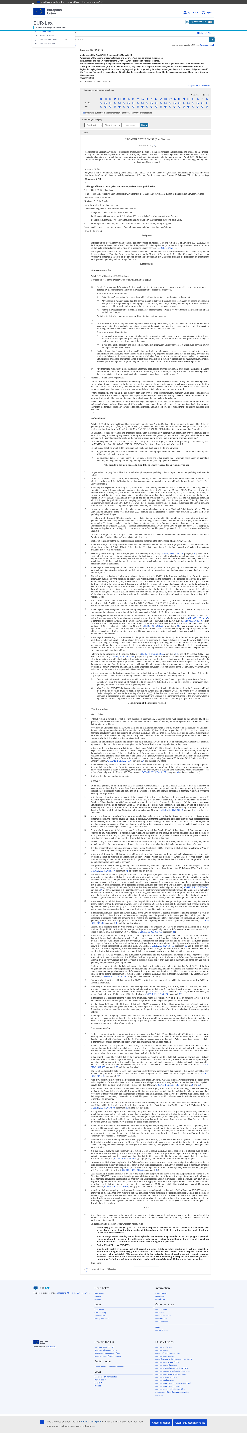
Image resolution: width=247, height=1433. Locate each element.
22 (199, 1085)
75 (195, 553)
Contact (97, 1296)
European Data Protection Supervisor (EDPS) (173, 1383)
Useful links (160, 1299)
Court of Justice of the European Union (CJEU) (173, 1359)
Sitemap (97, 1299)
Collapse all (205, 86)
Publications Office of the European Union (72, 1293)
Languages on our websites (105, 1377)
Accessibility (99, 1316)
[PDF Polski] (179, 106)
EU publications (161, 1322)
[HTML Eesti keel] (124, 103)
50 (118, 1076)
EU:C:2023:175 (158, 772)
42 (157, 1170)
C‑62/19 (149, 994)
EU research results (163, 1316)
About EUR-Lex (161, 1293)
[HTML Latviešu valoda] (156, 103)
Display (144, 125)
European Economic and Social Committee (172, 1371)
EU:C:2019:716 (155, 932)
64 (146, 656)
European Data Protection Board (168, 1386)
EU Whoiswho (161, 1319)
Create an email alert (48, 40)
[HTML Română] (188, 103)
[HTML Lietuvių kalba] (161, 103)
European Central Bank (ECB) (167, 1362)
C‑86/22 (205, 1073)
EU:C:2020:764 (201, 887)
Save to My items (46, 36)
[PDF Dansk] (115, 106)
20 (192, 1085)
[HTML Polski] (179, 103)
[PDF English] (133, 106)
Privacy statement (101, 1319)
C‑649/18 (188, 887)
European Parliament (163, 1347)
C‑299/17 (142, 932)
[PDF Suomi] (202, 106)
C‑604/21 (146, 772)
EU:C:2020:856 (98, 923)
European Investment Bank (166, 1377)
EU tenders (159, 1313)
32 (127, 871)
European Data (161, 1310)
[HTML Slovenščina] (197, 103)
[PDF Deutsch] (119, 106)
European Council (162, 1350)
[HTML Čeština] (110, 103)
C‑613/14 (114, 656)
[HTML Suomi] (202, 103)
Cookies (97, 1386)
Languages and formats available (99, 90)
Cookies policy (100, 1313)
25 (195, 810)
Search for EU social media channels (109, 1366)
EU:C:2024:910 (124, 761)
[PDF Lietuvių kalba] (161, 106)
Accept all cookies (161, 1423)
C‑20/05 (126, 1170)
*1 (154, 145)
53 (140, 1186)
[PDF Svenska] (207, 106)
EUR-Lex (43, 23)
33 (178, 772)
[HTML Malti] (170, 103)
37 (137, 976)
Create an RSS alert (47, 44)
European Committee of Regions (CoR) (170, 1374)
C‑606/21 (95, 871)
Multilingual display (93, 119)
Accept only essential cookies (190, 1423)
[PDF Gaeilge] (142, 106)
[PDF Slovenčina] (193, 106)
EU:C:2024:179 (107, 871)
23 (178, 626)
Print (209, 33)
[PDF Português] (184, 106)
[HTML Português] (184, 103)
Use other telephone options (105, 1350)
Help (201, 33)
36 (143, 761)
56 (101, 890)
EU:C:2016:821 (126, 656)
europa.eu (52, 1347)
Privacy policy (99, 1380)
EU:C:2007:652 (138, 1170)
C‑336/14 (164, 553)
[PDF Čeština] (110, 106)
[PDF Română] (188, 106)
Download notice (46, 32)
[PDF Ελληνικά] (129, 106)
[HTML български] (101, 103)
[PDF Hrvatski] (147, 106)
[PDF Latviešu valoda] (156, 106)
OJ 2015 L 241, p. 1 (167, 248)
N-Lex (157, 1327)
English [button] (209, 13)
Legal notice (99, 1310)
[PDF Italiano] (152, 106)
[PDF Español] (105, 106)
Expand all (194, 86)
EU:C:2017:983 (158, 626)
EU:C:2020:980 (161, 994)
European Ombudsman (164, 1380)
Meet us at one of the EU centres (107, 1356)
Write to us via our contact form (107, 1353)
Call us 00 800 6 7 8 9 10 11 (105, 1347)
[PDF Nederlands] (175, 106)
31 (174, 932)
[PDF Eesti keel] (124, 106)
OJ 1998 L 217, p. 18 (192, 621)
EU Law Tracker (161, 1330)
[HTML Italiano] (152, 103)
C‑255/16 (145, 626)
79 (149, 1158)
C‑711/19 (163, 810)
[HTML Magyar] (165, 103)
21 (127, 1108)
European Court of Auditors (166, 1365)
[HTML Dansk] (115, 103)
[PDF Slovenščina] (197, 106)
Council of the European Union (167, 1353)
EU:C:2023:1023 (98, 1076)
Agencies (159, 1395)
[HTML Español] (105, 103)
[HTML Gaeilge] (142, 103)
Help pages (99, 1293)
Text (86, 132)
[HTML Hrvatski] (147, 103)
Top (86, 1271)
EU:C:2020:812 (175, 810)
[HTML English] (133, 103)
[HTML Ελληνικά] (129, 103)
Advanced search (207, 45)
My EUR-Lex (193, 13)
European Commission (164, 1356)
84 (176, 654)
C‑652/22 (111, 761)
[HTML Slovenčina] (193, 103)
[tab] (145, 90)
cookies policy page (91, 1421)
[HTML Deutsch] (119, 103)
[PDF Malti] (170, 106)
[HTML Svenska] (207, 103)
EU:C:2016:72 (176, 553)
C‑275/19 (204, 920)
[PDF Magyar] (165, 106)
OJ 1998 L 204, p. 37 (198, 618)
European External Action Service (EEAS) (171, 1368)
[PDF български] (101, 106)
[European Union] (40, 1342)
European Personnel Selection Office (170, 1389)
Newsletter (159, 1296)
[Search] (212, 39)
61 (180, 994)
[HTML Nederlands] (175, 103)
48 (117, 923)
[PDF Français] (138, 106)
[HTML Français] (138, 103)
